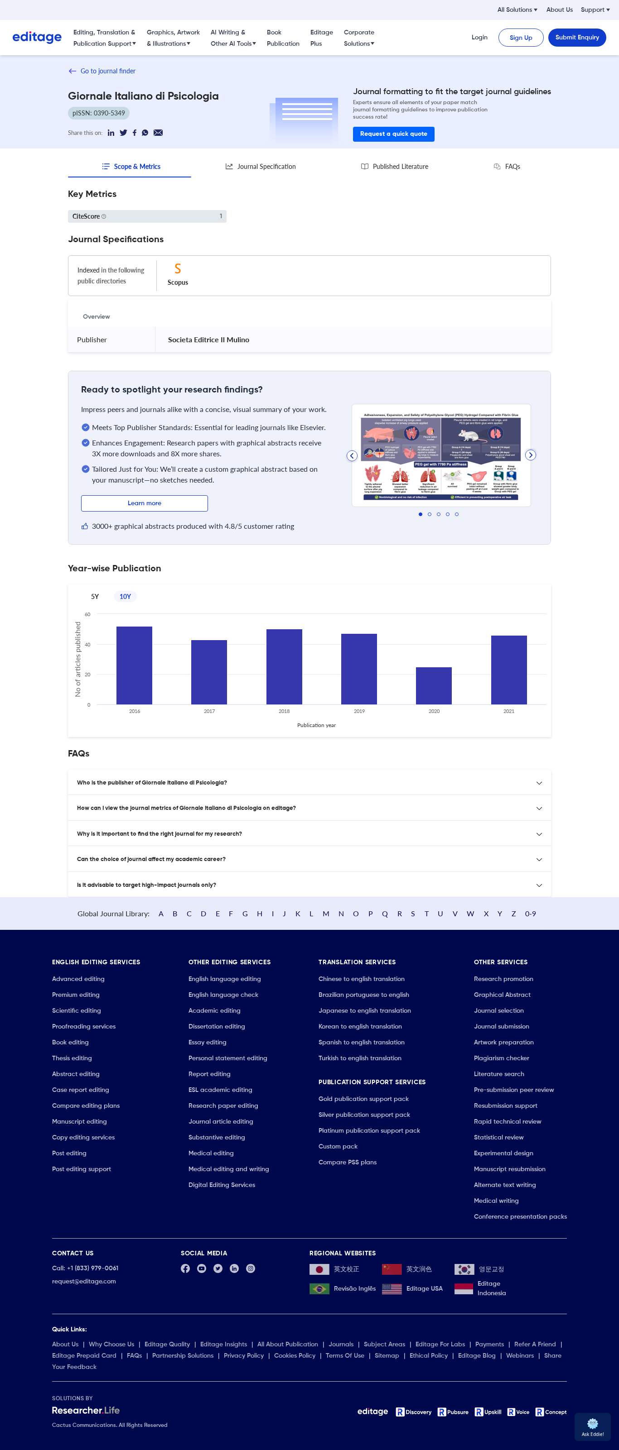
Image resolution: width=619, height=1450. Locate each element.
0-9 (530, 913)
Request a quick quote (393, 134)
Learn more (144, 503)
